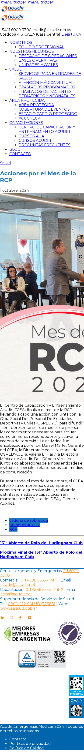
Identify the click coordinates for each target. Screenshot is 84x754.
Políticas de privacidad (30, 743)
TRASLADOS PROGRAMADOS (47, 87)
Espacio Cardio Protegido (48, 114)
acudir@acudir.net (17, 584)
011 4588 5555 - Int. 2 (44, 589)
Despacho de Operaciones (48, 56)
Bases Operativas (38, 60)
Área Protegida (36, 105)
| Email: (65, 580)
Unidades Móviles (38, 65)
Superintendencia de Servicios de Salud (37, 599)
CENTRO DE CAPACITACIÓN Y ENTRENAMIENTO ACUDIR (47, 129)
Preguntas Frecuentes (44, 145)
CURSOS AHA (31, 136)
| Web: (62, 604)
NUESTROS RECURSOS (31, 51)
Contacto (18, 739)
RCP (13, 529)
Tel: (3, 604)
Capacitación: (12, 589)
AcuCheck (29, 118)
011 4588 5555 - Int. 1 (39, 580)
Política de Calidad (26, 748)
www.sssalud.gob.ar (18, 608)
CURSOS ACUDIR (35, 140)
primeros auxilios (24, 525)
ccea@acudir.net (16, 594)
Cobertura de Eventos (44, 109)
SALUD (15, 69)
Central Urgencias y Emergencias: (31, 571)
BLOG (15, 149)
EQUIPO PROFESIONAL (41, 47)
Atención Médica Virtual (46, 82)
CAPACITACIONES (26, 122)
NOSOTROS (20, 42)
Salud (5, 163)
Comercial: (9, 580)
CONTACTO (20, 154)
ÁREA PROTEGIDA (27, 100)
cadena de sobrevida (28, 520)
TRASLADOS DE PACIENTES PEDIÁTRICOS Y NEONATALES (47, 93)
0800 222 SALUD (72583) (31, 604)
